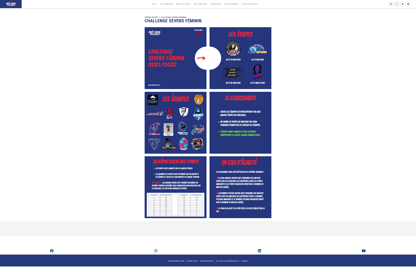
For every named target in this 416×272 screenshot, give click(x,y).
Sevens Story (192, 261)
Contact (244, 261)
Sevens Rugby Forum (176, 261)
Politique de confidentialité (227, 261)
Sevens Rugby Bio (207, 261)
